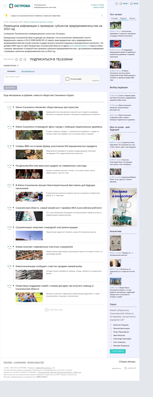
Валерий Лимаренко (121, 345)
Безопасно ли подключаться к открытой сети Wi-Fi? (122, 271)
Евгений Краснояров (121, 328)
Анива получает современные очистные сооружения (44, 247)
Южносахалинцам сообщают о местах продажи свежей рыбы (49, 266)
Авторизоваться (28, 71)
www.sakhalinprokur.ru (79, 46)
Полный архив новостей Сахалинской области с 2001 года (60, 372)
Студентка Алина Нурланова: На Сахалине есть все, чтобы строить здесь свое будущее (123, 145)
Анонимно (11, 71)
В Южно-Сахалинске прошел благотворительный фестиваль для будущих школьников (55, 187)
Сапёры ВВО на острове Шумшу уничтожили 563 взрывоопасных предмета (56, 146)
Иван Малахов (119, 335)
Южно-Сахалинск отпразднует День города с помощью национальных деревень (59, 127)
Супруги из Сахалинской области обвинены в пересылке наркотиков (35, 16)
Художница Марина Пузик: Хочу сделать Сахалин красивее (123, 179)
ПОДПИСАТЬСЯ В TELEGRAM (51, 59)
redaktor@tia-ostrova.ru (44, 368)
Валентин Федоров (120, 325)
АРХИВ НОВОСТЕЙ (35, 362)
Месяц (132, 18)
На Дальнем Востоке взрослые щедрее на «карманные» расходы (51, 165)
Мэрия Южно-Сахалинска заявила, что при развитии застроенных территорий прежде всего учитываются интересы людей (122, 292)
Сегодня (114, 18)
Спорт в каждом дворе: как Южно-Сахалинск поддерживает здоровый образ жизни (123, 98)
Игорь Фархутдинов (121, 332)
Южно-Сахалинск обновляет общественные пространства (47, 107)
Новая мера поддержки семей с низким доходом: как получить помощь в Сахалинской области (54, 287)
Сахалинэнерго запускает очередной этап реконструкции (47, 227)
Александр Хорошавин (122, 339)
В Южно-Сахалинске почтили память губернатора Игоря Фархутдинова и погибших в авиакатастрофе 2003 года (123, 75)
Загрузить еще (56, 310)
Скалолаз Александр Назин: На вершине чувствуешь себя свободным (121, 162)
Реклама (8, 362)
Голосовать (118, 351)
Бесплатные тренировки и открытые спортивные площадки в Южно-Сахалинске (123, 33)
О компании (20, 362)
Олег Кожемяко (119, 342)
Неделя (123, 18)
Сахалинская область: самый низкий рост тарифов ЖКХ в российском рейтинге (59, 208)
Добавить (10, 88)
